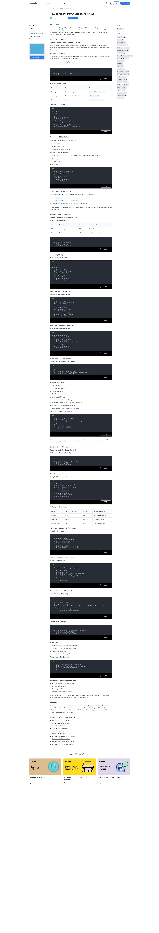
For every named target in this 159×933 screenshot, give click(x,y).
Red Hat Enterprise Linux (122, 50)
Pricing (63, 3)
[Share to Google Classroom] (123, 29)
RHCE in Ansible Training (123, 74)
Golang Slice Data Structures (60, 720)
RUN (105, 78)
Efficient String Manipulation (36, 36)
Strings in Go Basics (34, 31)
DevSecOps (120, 47)
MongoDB (124, 87)
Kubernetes (119, 63)
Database (126, 82)
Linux (118, 37)
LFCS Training (120, 58)
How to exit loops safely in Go (61, 734)
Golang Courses (83, 754)
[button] (110, 3)
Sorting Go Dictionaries (59, 726)
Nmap (124, 77)
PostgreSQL (125, 84)
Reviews (56, 3)
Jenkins (119, 77)
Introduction (32, 28)
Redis (118, 87)
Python (124, 90)
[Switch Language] (110, 3)
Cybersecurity (120, 39)
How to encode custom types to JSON (63, 744)
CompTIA (119, 82)
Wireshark (119, 79)
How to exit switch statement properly (63, 742)
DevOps (123, 37)
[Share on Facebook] (120, 29)
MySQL (119, 84)
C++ (125, 92)
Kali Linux (127, 47)
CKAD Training (120, 69)
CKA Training (120, 66)
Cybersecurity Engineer (122, 45)
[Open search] (106, 3)
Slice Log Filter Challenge (59, 728)
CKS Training (120, 71)
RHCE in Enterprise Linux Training (124, 55)
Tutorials (59, 8)
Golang (68, 8)
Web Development (121, 95)
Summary (31, 39)
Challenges (48, 3)
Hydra (125, 79)
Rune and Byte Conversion (36, 33)
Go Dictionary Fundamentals (60, 723)
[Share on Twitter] (118, 29)
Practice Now (73, 18)
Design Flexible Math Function (61, 731)
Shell (127, 58)
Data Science (120, 98)
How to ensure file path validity (61, 739)
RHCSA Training (121, 53)
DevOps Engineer (121, 42)
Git (118, 61)
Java (118, 92)
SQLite (118, 90)
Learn (41, 3)
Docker (122, 61)
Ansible (127, 71)
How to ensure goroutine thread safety (63, 736)
